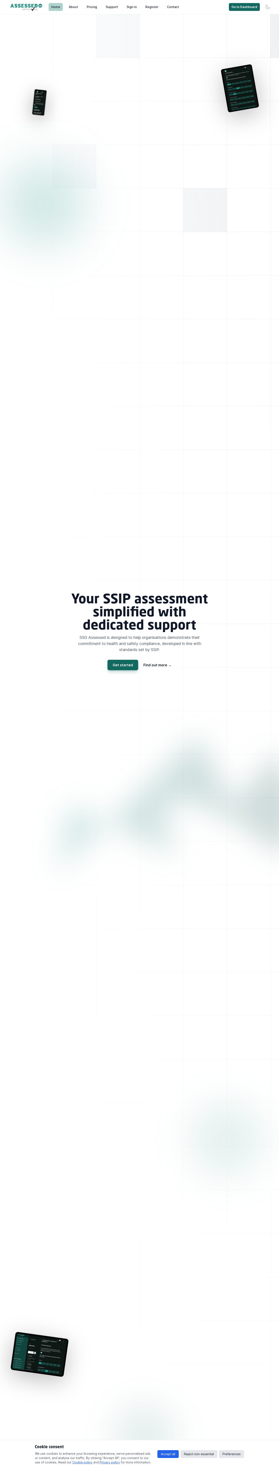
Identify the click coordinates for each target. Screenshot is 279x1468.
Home (55, 7)
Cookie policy (82, 1462)
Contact (173, 7)
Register (151, 7)
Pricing (92, 7)
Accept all (168, 1454)
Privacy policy (110, 1462)
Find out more (157, 665)
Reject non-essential (199, 1454)
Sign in (132, 7)
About (73, 7)
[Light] (267, 7)
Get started (123, 665)
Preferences (232, 1454)
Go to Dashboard (244, 7)
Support (112, 7)
